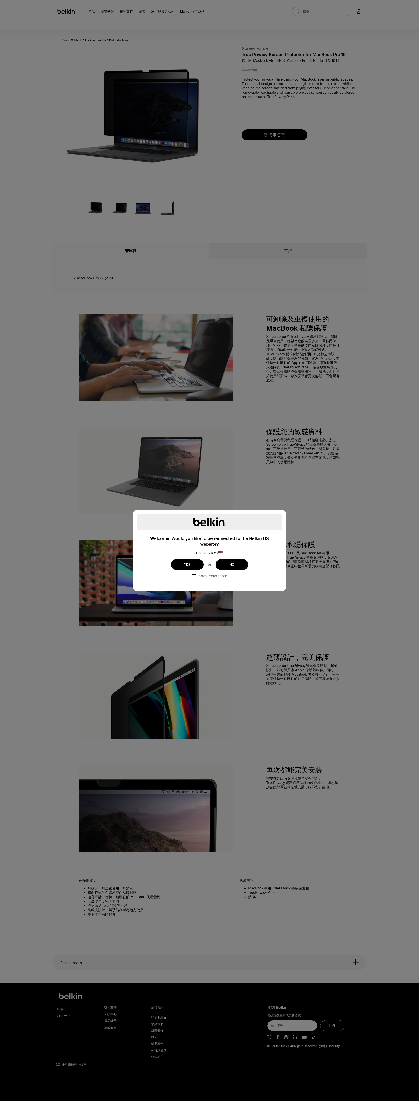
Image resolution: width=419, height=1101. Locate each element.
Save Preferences (213, 576)
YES (187, 564)
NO (232, 564)
